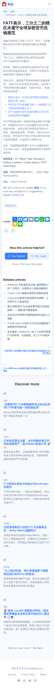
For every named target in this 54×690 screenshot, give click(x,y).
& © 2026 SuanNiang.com (28, 668)
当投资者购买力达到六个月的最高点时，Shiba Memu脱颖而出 (25, 529)
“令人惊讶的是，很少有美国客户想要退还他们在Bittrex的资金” (26, 572)
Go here (38, 647)
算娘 (36, 187)
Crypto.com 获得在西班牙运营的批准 (27, 293)
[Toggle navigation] (49, 4)
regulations (11, 205)
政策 (12, 11)
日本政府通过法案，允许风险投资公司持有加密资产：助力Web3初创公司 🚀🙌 (27, 444)
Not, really (40, 256)
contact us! (17, 194)
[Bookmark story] (6, 231)
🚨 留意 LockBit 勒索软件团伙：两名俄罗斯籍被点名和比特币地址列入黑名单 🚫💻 (27, 614)
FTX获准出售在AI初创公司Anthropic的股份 (26, 485)
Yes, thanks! (17, 256)
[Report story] (13, 231)
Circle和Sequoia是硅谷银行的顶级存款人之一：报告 (26, 369)
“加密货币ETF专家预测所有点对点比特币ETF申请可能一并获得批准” (27, 406)
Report (43, 674)
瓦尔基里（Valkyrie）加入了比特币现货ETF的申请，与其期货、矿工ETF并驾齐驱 (29, 335)
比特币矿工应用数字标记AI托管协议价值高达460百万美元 (27, 352)
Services (12, 674)
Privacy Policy (28, 674)
